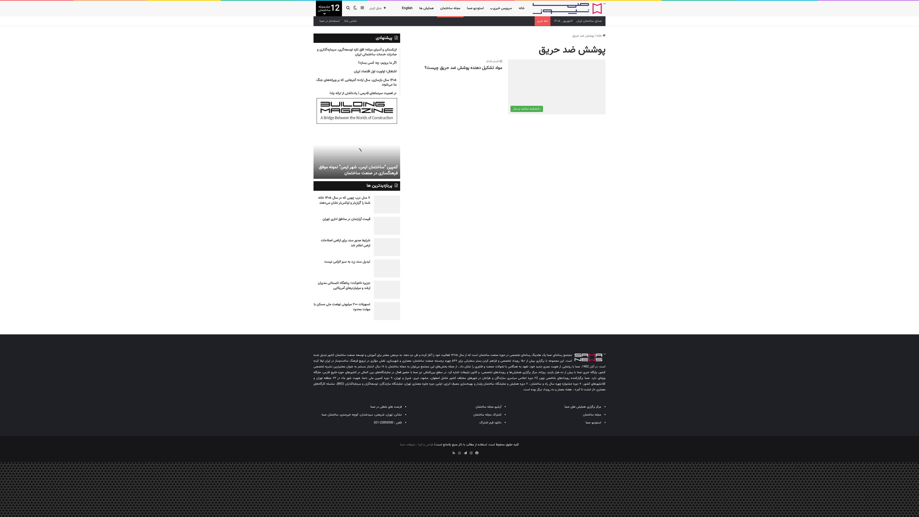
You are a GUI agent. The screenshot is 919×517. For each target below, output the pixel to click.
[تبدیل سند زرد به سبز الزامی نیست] (387, 268)
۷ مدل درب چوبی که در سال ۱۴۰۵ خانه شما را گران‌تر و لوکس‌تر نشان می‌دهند (344, 200)
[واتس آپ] (459, 453)
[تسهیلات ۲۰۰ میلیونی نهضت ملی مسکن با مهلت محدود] (387, 311)
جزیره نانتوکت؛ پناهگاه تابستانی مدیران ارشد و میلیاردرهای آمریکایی (344, 286)
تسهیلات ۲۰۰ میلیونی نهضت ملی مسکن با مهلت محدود (342, 307)
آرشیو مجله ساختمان (488, 407)
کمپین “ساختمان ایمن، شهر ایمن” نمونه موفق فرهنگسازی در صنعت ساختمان (358, 170)
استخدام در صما (329, 21)
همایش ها (426, 8)
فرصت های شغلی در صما (386, 407)
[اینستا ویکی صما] (448, 451)
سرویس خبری (502, 8)
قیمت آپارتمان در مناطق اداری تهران (346, 219)
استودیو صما (475, 8)
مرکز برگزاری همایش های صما (583, 407)
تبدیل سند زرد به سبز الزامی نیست (347, 261)
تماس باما (350, 21)
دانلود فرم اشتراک (490, 422)
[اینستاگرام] (471, 453)
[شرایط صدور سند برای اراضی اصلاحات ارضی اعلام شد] (387, 247)
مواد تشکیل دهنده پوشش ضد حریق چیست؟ (463, 68)
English (407, 8)
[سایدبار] (362, 8)
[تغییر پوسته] (355, 8)
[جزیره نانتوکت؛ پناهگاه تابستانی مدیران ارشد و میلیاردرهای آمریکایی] (387, 290)
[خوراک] (454, 453)
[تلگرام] (465, 453)
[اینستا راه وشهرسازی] (442, 451)
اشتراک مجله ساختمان (487, 414)
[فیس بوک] (477, 453)
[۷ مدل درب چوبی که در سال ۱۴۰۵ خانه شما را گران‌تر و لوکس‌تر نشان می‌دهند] (387, 205)
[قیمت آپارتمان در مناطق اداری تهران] (387, 226)
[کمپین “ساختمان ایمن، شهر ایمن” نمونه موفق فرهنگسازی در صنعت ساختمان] (357, 152)
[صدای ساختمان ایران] (569, 8)
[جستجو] (348, 8)
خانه (522, 8)
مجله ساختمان (450, 8)
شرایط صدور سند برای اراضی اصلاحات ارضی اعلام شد (345, 243)
